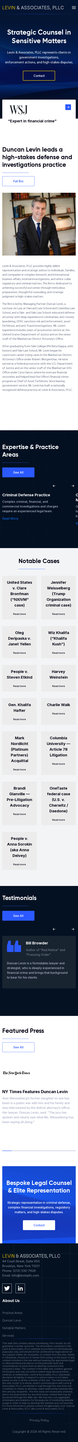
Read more (19, 613)
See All (18, 472)
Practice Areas (12, 1313)
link (68, 107)
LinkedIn (20, 1288)
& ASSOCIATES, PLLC (33, 7)
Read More (10, 518)
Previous (54, 486)
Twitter (7, 1288)
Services (8, 1335)
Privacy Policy (39, 1420)
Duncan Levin (11, 1320)
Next (73, 486)
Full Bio (18, 181)
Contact (39, 76)
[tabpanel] (39, 1094)
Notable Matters (14, 1328)
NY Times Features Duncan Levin (35, 1091)
